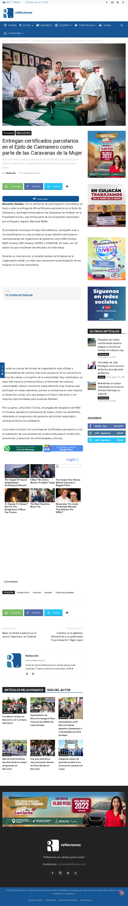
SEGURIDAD (46, 25)
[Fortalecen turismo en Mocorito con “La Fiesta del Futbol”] (14, 705)
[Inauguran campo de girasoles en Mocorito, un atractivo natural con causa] (70, 748)
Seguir (120, 433)
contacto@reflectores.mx (71, 864)
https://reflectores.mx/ (35, 660)
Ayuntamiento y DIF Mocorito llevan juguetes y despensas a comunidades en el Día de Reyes (70, 728)
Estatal (13, 40)
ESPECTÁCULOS (86, 25)
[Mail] (117, 2)
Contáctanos (86, 900)
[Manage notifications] (121, 892)
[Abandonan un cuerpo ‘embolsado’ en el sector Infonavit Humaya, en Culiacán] (92, 386)
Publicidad (51, 900)
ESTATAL (27, 25)
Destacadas (8, 712)
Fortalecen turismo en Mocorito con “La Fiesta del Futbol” (14, 719)
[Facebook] (106, 2)
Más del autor (58, 690)
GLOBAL (107, 25)
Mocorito (24, 40)
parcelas (48, 592)
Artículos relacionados (23, 690)
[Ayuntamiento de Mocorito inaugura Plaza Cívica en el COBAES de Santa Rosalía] (42, 704)
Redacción (11, 173)
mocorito (37, 592)
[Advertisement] (43, 276)
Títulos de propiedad (65, 592)
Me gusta (118, 426)
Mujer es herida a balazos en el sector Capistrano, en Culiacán (19, 635)
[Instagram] (112, 2)
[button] (122, 25)
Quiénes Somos (35, 900)
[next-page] (10, 776)
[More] (67, 186)
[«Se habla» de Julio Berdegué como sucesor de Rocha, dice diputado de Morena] (92, 365)
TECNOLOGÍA (14, 33)
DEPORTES (65, 25)
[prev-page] (4, 776)
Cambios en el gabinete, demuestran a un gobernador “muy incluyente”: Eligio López (66, 637)
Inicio (4, 40)
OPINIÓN (12, 25)
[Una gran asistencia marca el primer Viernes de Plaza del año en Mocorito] (42, 748)
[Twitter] (123, 2)
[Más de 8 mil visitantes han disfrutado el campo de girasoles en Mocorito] (14, 748)
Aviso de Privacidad (68, 900)
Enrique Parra (23, 592)
